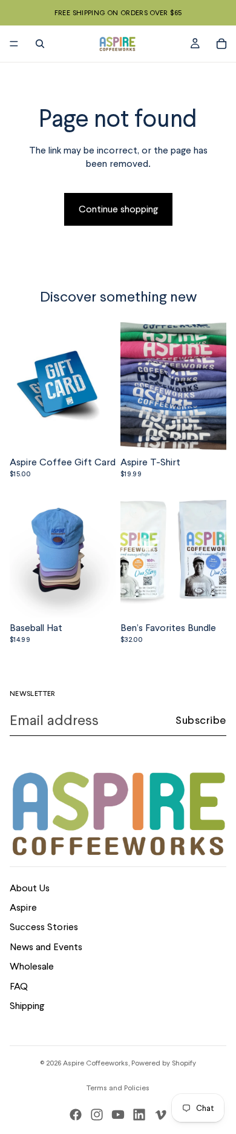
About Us (30, 888)
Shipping (27, 1005)
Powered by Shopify (163, 1063)
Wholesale (32, 966)
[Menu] (14, 44)
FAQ (19, 986)
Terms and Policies (118, 1088)
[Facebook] (75, 1114)
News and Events (46, 946)
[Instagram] (97, 1114)
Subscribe (200, 719)
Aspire (23, 907)
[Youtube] (118, 1114)
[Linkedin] (139, 1114)
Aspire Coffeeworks (95, 1063)
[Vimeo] (160, 1114)
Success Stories (44, 926)
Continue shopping (118, 209)
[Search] (40, 43)
